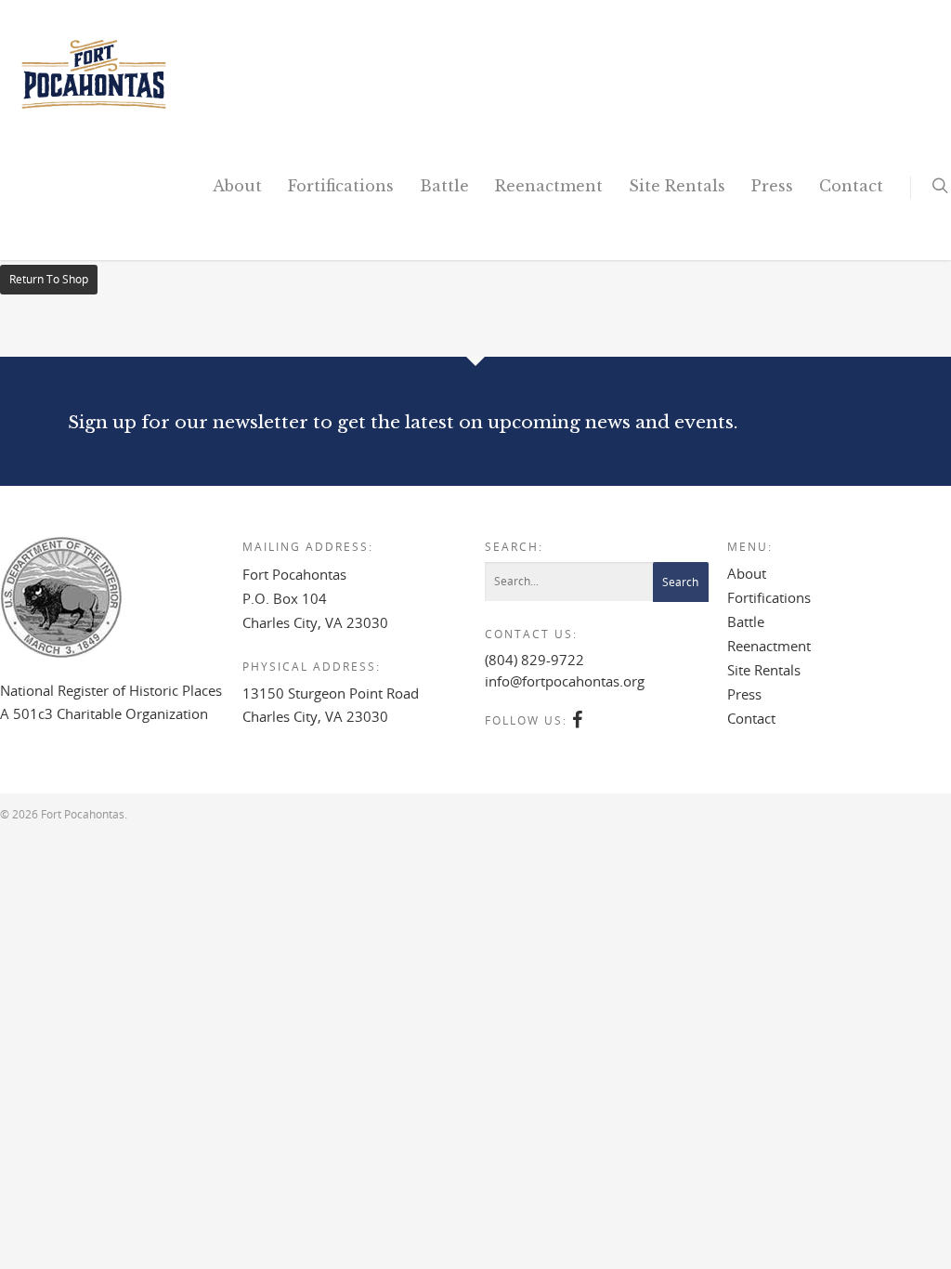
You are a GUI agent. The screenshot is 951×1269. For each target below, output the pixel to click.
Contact (851, 186)
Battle (444, 186)
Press (772, 186)
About (237, 186)
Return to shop (48, 279)
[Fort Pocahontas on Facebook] (578, 720)
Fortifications (341, 186)
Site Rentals (677, 186)
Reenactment (549, 186)
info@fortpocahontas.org (565, 681)
